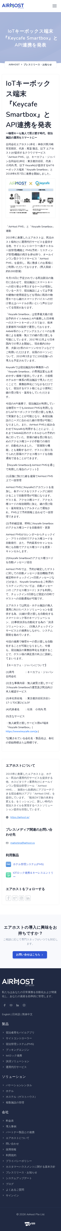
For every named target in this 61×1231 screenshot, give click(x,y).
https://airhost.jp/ (19, 817)
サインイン (12, 1195)
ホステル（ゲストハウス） (21, 1097)
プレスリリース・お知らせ (38, 64)
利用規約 (11, 1155)
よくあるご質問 (15, 1190)
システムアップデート (19, 1178)
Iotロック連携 (14, 1055)
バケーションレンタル (19, 1085)
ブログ (10, 1184)
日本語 (16, 1014)
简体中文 (27, 1014)
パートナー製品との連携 (20, 1132)
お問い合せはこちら (28, 954)
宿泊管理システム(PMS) (20, 1044)
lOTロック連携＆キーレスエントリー (33, 875)
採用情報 (11, 1149)
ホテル (10, 1091)
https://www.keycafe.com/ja (22, 731)
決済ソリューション (17, 1061)
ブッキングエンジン (17, 1050)
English (6, 1014)
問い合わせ (12, 1144)
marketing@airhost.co (22, 843)
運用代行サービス (16, 1067)
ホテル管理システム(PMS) (28, 864)
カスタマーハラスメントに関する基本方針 (30, 1167)
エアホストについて (17, 1138)
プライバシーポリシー (19, 1161)
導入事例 (11, 1126)
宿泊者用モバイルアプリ (20, 1032)
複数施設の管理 (15, 1102)
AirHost (14, 64)
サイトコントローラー (19, 1038)
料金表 (10, 1121)
